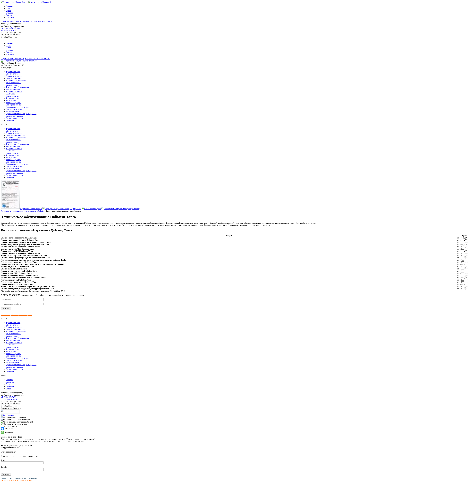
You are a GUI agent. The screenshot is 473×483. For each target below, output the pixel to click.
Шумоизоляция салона (15, 78)
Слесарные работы (14, 109)
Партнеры (10, 15)
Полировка (10, 94)
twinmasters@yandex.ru (10, 28)
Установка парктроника (16, 80)
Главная (9, 6)
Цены (8, 11)
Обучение (10, 120)
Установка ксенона (14, 91)
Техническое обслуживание (17, 87)
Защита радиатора (13, 103)
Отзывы (9, 13)
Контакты (10, 17)
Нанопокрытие (12, 96)
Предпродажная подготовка (17, 107)
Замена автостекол (13, 83)
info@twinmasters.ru (9, 399)
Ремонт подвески (13, 89)
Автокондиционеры (14, 118)
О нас (8, 8)
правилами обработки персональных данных (16, 315)
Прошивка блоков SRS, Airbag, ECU (21, 114)
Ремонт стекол (12, 85)
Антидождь (11, 100)
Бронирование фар (14, 105)
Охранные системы (14, 76)
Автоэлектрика (12, 111)
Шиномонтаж (11, 74)
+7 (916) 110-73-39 (8, 30)
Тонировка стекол (13, 98)
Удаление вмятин (13, 72)
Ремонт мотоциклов (14, 116)
